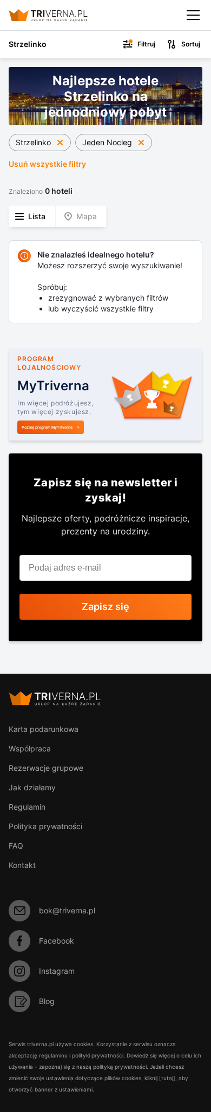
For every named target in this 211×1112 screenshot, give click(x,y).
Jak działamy (32, 787)
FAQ (16, 845)
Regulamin (27, 806)
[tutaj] (167, 1078)
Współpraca (30, 748)
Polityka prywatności (45, 826)
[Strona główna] (57, 15)
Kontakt (22, 865)
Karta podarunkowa (43, 729)
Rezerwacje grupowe (46, 767)
